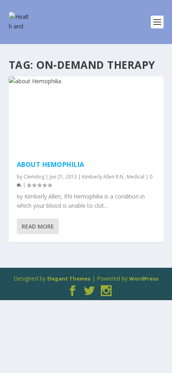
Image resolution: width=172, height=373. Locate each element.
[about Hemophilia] (86, 114)
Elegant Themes (68, 278)
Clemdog (34, 176)
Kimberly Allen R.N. (103, 176)
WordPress (143, 278)
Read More (38, 226)
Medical (135, 176)
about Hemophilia (50, 164)
